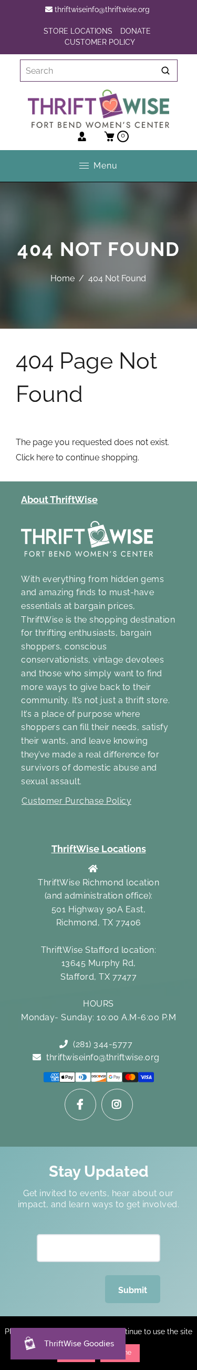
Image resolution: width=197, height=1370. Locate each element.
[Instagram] (117, 1104)
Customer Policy (100, 42)
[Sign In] (82, 136)
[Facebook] (80, 1104)
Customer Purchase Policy (76, 801)
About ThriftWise (59, 499)
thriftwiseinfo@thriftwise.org (101, 9)
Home (62, 278)
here (45, 457)
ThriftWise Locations (98, 848)
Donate (135, 31)
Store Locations (78, 31)
